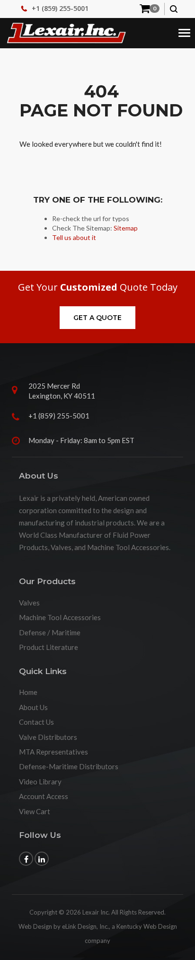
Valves (29, 602)
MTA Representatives (53, 751)
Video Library (40, 781)
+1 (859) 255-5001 (60, 8)
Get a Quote (97, 317)
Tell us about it (74, 237)
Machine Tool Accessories (60, 617)
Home (28, 692)
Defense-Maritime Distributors (68, 766)
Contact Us (36, 722)
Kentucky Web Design (146, 926)
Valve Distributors (48, 737)
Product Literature (48, 647)
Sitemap (126, 228)
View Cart (34, 811)
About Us (33, 707)
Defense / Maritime (49, 632)
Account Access (43, 796)
